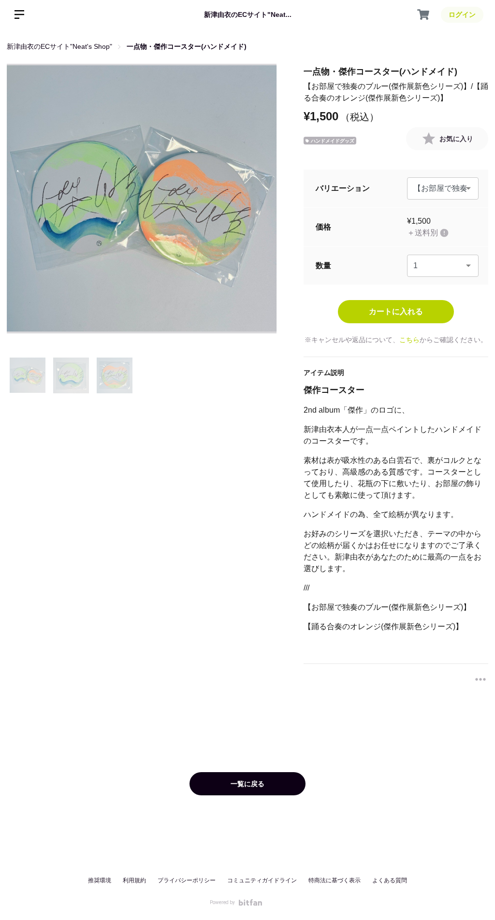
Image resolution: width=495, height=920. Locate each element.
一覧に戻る (247, 784)
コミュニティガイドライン (262, 880)
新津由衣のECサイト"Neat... (247, 14)
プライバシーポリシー (187, 880)
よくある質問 (389, 880)
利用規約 (134, 880)
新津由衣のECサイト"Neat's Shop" (59, 46)
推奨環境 (99, 880)
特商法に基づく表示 (334, 880)
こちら (409, 340)
